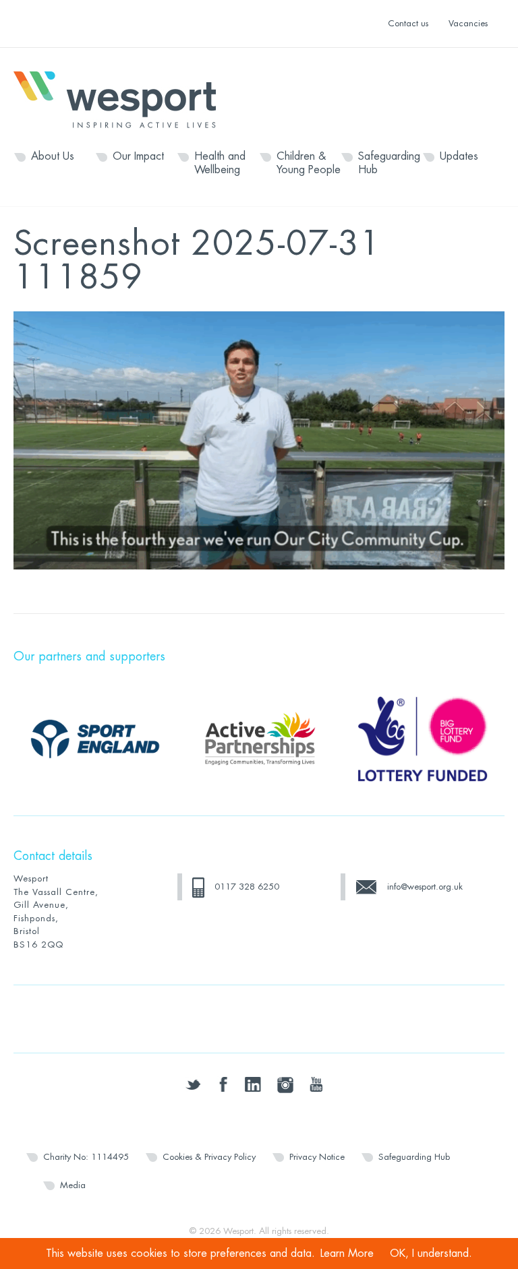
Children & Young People (309, 163)
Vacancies (468, 23)
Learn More (347, 1253)
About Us (52, 156)
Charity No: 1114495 (86, 1156)
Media (73, 1185)
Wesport (121, 98)
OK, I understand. (431, 1253)
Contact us (408, 23)
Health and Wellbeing (220, 163)
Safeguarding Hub (389, 163)
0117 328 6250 (246, 886)
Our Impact (138, 156)
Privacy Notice (317, 1156)
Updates (459, 156)
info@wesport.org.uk (425, 886)
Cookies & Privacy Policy (209, 1156)
